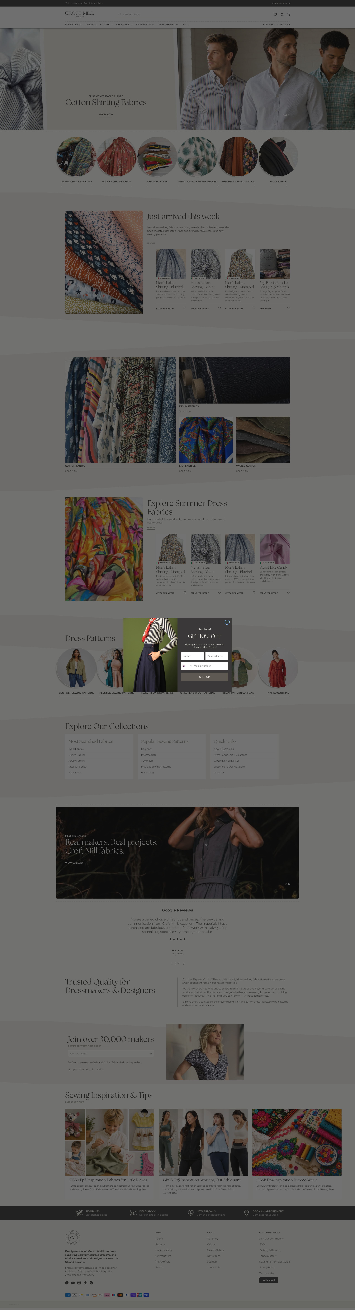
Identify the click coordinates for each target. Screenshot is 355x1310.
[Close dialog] (227, 622)
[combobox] (187, 666)
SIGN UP (204, 677)
